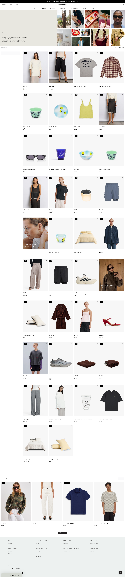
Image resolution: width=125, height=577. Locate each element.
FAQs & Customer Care (41, 548)
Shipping (38, 551)
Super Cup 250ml (27, 128)
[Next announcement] (116, 1)
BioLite (75, 209)
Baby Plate (51, 128)
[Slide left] (119, 478)
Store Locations (67, 546)
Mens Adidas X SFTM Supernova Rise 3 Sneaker (85, 294)
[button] (123, 4)
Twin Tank (76, 128)
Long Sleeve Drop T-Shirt (55, 419)
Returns (37, 553)
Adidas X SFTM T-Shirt (28, 377)
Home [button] (17, 4)
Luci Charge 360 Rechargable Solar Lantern (85, 211)
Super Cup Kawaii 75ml (105, 169)
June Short (51, 86)
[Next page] (83, 467)
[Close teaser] (22, 573)
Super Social (93, 551)
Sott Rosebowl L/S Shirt (105, 86)
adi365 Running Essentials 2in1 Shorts (58, 294)
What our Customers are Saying (71, 548)
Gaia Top (51, 211)
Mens (9, 546)
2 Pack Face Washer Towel (105, 377)
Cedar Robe (51, 335)
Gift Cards (11, 553)
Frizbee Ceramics (27, 126)
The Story (65, 543)
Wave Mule (101, 335)
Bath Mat (76, 377)
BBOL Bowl (76, 169)
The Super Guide (94, 548)
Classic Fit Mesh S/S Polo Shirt (70, 523)
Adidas (101, 209)
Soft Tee (25, 86)
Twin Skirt (101, 128)
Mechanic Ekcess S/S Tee (80, 86)
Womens (10, 543)
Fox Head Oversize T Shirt (105, 419)
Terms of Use (66, 551)
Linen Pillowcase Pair (28, 335)
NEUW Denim (35, 522)
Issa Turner (77, 126)
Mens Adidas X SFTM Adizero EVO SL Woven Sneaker (59, 378)
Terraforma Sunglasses (29, 169)
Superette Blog (94, 543)
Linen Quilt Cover (78, 252)
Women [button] (4, 4)
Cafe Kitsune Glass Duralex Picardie (83, 419)
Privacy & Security (67, 553)
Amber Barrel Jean (36, 523)
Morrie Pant (26, 294)
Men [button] (11, 4)
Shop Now (61, 532)
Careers (92, 546)
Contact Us (38, 556)
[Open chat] (120, 572)
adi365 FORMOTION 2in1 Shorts (107, 211)
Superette (3, 522)
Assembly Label (97, 522)
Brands (10, 551)
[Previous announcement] (8, 1)
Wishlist (37, 546)
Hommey (76, 375)
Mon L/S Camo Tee (5, 523)
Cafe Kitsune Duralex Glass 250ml (57, 169)
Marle (50, 209)
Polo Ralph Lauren (68, 522)
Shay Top (76, 335)
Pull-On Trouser (27, 419)
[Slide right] (122, 478)
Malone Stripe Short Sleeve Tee (101, 523)
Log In (37, 543)
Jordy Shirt (102, 252)
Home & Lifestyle (12, 548)
